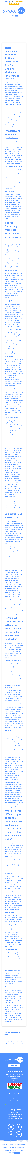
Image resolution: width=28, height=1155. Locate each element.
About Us (14, 1065)
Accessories (14, 1097)
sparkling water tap (10, 924)
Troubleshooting (15, 1101)
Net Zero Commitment (15, 1118)
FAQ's (14, 1099)
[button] (13, 15)
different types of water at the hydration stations (14, 335)
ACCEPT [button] (17, 1152)
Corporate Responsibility (14, 1114)
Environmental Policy (15, 1116)
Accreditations (15, 1112)
